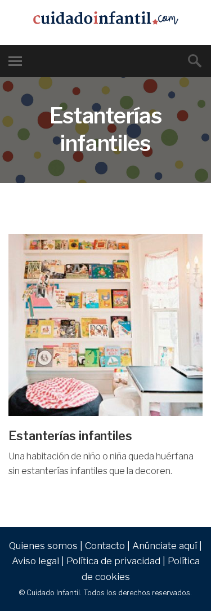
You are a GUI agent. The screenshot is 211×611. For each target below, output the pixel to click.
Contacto (105, 545)
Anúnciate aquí (164, 545)
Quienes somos (43, 545)
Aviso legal (35, 560)
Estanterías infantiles (70, 435)
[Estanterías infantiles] (105, 325)
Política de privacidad (113, 560)
